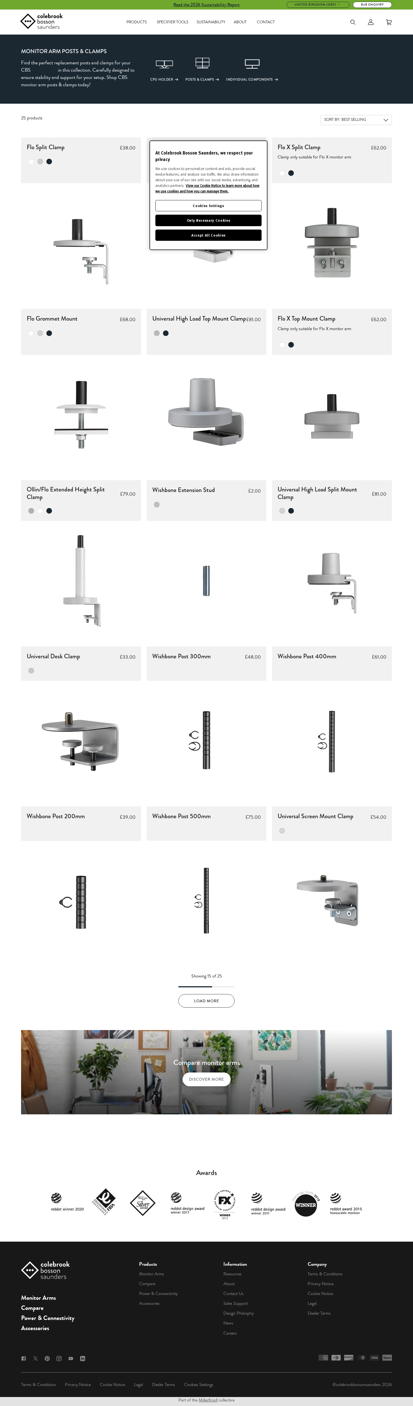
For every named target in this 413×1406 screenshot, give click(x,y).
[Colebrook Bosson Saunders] (41, 22)
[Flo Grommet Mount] (81, 415)
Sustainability (211, 22)
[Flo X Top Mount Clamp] (332, 415)
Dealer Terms (319, 1313)
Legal (312, 1303)
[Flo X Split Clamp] (332, 243)
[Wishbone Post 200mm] (81, 901)
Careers (230, 1333)
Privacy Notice (320, 1284)
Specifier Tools (172, 22)
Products (136, 22)
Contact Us (233, 1294)
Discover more (206, 1079)
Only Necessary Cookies (208, 220)
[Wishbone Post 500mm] (207, 901)
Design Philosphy (238, 1313)
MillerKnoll (208, 1400)
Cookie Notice (320, 1294)
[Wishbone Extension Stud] (207, 581)
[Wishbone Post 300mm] (207, 741)
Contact (266, 22)
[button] (156, 68)
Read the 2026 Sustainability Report (206, 4)
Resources (232, 1274)
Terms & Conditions (325, 1274)
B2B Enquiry (372, 5)
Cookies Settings (198, 1385)
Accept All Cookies (208, 235)
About (240, 22)
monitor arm (44, 70)
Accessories (35, 1328)
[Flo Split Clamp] (81, 243)
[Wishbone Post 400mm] (332, 741)
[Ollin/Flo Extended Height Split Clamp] (81, 581)
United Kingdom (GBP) (315, 5)
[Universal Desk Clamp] (81, 741)
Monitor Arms (38, 1297)
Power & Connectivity (47, 1318)
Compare (32, 1307)
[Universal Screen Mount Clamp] (332, 901)
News (228, 1323)
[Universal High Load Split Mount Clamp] (332, 581)
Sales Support (235, 1303)
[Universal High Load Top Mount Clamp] (207, 415)
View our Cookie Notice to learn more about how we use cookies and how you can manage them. (207, 188)
